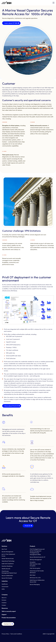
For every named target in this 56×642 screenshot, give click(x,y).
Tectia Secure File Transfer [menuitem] (37, 571)
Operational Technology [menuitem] (8, 561)
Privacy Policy (5, 634)
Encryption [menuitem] (32, 562)
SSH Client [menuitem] (32, 575)
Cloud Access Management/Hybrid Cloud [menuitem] (9, 572)
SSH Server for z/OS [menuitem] (35, 577)
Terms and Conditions (16, 634)
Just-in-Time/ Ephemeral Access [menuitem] (8, 555)
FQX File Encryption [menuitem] (35, 568)
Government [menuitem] (5, 586)
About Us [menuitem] (4, 597)
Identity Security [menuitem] (6, 568)
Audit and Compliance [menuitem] (8, 563)
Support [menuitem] (4, 614)
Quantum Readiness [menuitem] (7, 566)
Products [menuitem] (32, 546)
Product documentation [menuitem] (9, 617)
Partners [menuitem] (4, 600)
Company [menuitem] (5, 594)
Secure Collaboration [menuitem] (7, 575)
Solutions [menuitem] (4, 546)
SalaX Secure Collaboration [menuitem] (37, 580)
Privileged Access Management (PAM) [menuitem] (35, 553)
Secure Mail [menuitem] (33, 582)
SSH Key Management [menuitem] (36, 559)
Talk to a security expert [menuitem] (9, 611)
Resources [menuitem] (5, 608)
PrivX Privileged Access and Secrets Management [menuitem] (37, 550)
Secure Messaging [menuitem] (35, 584)
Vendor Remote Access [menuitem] (8, 558)
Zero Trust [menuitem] (4, 549)
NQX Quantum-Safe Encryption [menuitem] (35, 564)
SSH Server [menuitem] (33, 572)
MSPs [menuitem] (3, 589)
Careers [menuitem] (4, 605)
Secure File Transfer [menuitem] (7, 578)
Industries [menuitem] (5, 581)
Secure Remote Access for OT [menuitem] (37, 557)
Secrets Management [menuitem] (7, 551)
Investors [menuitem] (4, 602)
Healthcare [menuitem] (5, 584)
